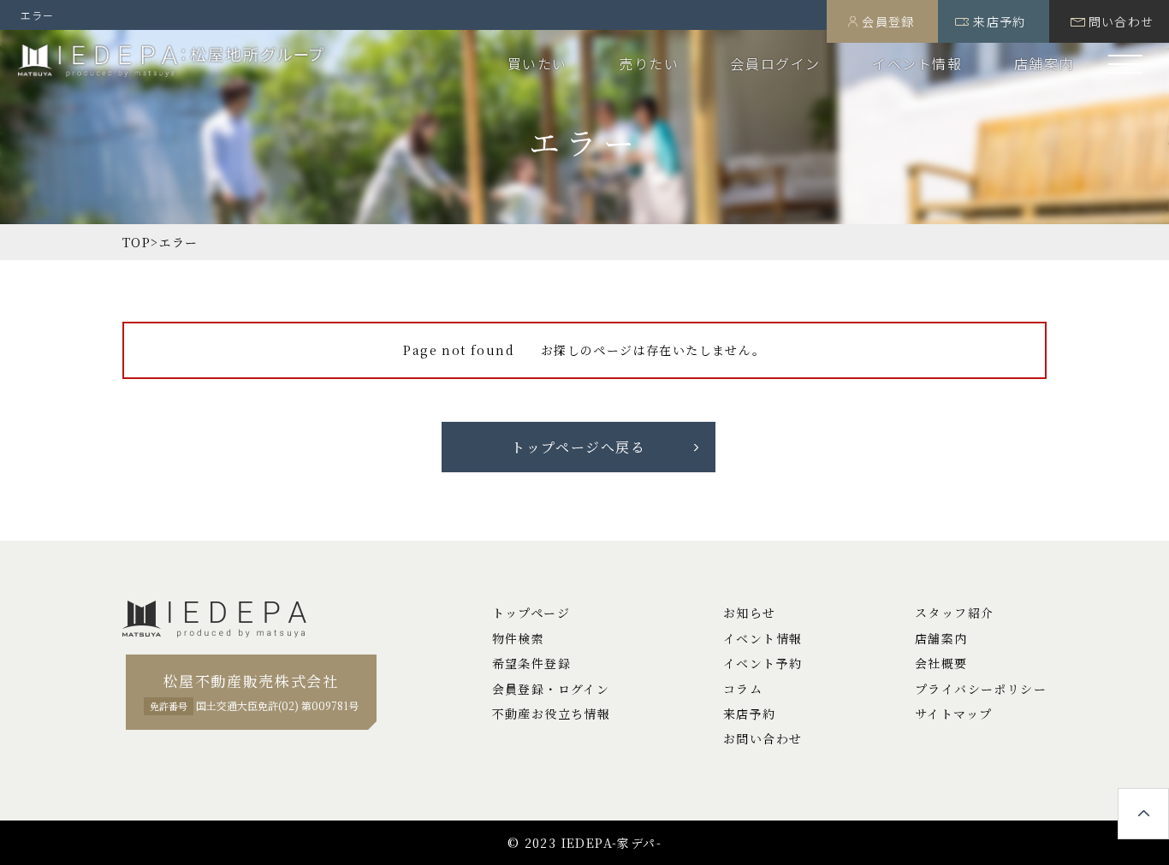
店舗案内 (1044, 63)
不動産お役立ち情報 (551, 713)
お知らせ (749, 612)
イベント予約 (762, 663)
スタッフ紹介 (954, 612)
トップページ (531, 612)
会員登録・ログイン (551, 688)
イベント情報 (917, 63)
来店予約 (999, 21)
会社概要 (941, 663)
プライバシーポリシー (981, 688)
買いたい (537, 63)
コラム (743, 688)
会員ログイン (775, 63)
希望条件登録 (531, 663)
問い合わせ (1121, 21)
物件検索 (518, 638)
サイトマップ (953, 713)
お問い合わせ (762, 738)
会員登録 (888, 21)
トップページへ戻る (578, 447)
